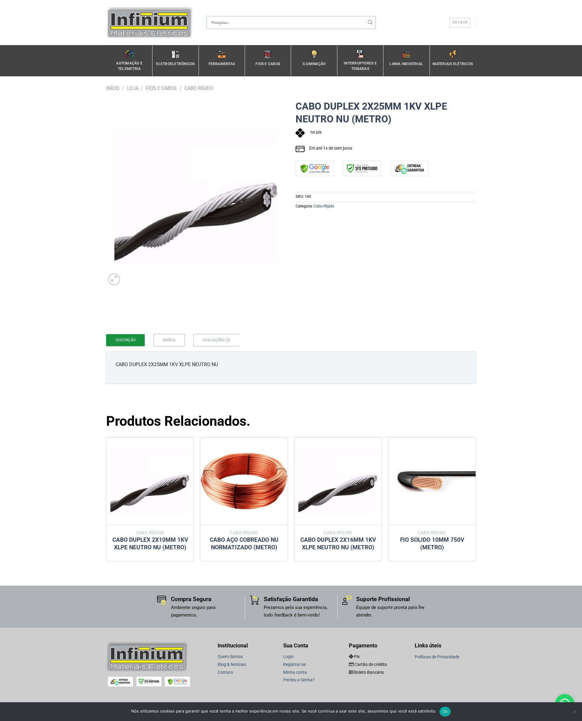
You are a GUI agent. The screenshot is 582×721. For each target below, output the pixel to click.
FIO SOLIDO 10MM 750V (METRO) (432, 543)
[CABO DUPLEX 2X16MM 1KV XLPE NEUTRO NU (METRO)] (338, 481)
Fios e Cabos (161, 88)
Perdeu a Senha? (299, 680)
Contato (225, 672)
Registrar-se (294, 664)
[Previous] (106, 502)
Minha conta (295, 672)
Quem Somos (230, 656)
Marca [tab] (169, 340)
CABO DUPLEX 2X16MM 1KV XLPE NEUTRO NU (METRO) (338, 543)
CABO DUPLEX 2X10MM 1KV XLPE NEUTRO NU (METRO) (150, 543)
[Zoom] (114, 279)
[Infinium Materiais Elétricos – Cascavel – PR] (151, 22)
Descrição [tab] (125, 340)
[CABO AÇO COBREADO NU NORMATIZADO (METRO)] (244, 481)
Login (288, 656)
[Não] (574, 713)
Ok (445, 711)
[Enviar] (370, 23)
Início (112, 88)
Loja (133, 88)
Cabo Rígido (198, 88)
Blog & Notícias (232, 664)
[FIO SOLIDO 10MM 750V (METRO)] (432, 481)
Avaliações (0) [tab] (216, 340)
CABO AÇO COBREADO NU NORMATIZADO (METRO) (244, 543)
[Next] (475, 502)
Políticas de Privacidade (437, 657)
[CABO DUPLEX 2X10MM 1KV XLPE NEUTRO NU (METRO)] (150, 481)
